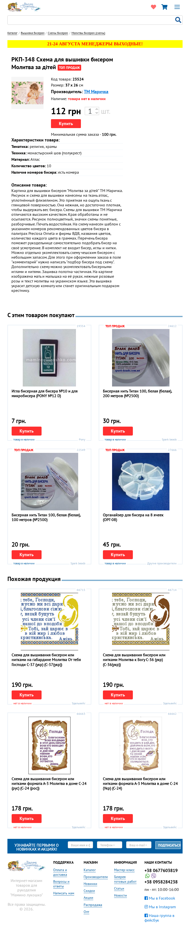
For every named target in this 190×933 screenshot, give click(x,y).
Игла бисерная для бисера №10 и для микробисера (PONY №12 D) (45, 393)
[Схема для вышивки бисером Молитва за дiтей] (27, 93)
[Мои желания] (153, 6)
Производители (96, 877)
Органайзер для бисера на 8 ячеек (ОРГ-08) (133, 517)
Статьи (119, 888)
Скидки (89, 890)
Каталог (90, 870)
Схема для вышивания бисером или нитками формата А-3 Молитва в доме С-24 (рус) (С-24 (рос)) (49, 783)
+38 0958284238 (161, 882)
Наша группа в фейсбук (159, 918)
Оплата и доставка (60, 872)
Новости (120, 895)
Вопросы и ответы (61, 883)
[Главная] (24, 6)
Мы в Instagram (162, 906)
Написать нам (63, 893)
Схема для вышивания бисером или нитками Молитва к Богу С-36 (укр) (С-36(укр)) (134, 659)
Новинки (90, 883)
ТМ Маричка (96, 91)
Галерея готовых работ (125, 879)
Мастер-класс (124, 870)
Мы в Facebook (161, 898)
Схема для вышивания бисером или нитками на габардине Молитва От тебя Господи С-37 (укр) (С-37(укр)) (46, 659)
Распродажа (93, 905)
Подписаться (169, 845)
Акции (88, 897)
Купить (66, 123)
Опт (86, 911)
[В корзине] (164, 6)
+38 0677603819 (161, 870)
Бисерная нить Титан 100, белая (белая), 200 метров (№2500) (137, 393)
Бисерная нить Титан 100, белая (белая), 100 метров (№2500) (46, 517)
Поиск (179, 20)
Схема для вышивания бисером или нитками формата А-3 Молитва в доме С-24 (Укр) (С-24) (140, 783)
